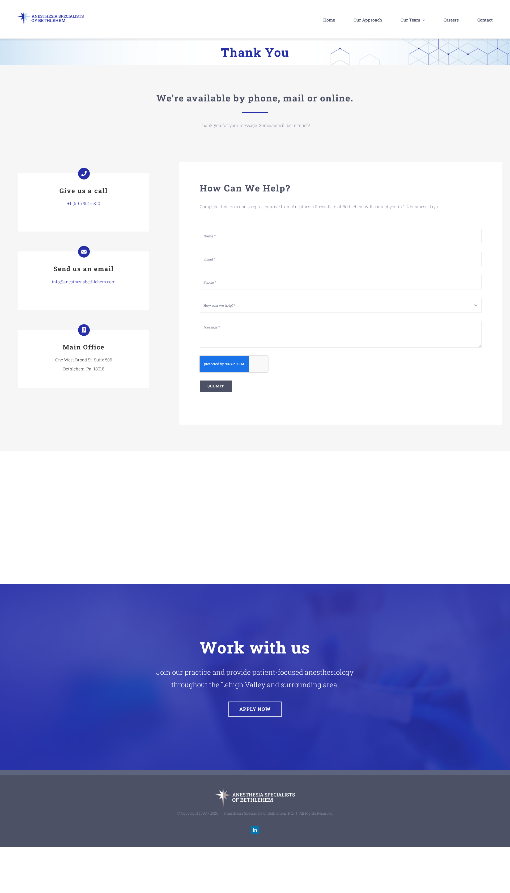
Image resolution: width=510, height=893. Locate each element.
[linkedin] (255, 830)
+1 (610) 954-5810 (83, 203)
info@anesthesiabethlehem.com (84, 281)
